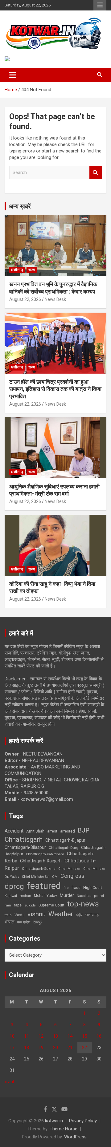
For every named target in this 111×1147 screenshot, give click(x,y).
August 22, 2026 (25, 299)
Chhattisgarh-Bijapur (65, 840)
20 (55, 1047)
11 (26, 1036)
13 (55, 1036)
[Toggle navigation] (13, 75)
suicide (30, 905)
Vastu (19, 915)
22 (84, 1047)
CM (55, 876)
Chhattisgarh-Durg (63, 847)
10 (12, 1036)
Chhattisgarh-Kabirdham (45, 854)
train (8, 915)
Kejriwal (11, 896)
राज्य (31, 270)
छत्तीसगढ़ (17, 270)
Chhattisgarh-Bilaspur (25, 847)
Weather (60, 914)
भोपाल (9, 922)
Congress (72, 876)
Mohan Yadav (45, 896)
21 (70, 1047)
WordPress (75, 1137)
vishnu (36, 914)
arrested (67, 831)
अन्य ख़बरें (20, 206)
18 (26, 1047)
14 (70, 1036)
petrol (99, 896)
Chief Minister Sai (35, 877)
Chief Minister (69, 869)
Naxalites (84, 896)
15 (84, 1036)
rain (8, 905)
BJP (83, 830)
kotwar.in (54, 1121)
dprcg (14, 886)
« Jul (9, 1081)
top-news (83, 903)
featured (44, 886)
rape (18, 905)
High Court (92, 887)
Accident (14, 831)
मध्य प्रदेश (23, 922)
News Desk (55, 299)
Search (95, 173)
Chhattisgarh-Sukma (39, 869)
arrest (52, 831)
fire (66, 888)
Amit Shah (35, 831)
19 (41, 1047)
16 (99, 1036)
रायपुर (37, 921)
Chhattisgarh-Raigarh (41, 860)
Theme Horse (63, 1129)
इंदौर (79, 915)
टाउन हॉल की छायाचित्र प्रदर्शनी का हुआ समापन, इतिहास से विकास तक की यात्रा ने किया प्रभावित (55, 389)
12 (41, 1036)
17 (12, 1047)
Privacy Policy (83, 1121)
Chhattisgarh (24, 839)
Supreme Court (51, 905)
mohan (25, 896)
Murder (67, 895)
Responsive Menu (99, 5)
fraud (75, 888)
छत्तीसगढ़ (92, 915)
